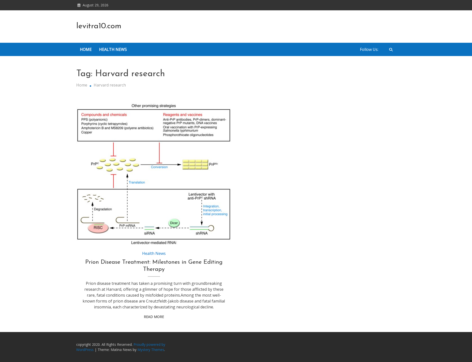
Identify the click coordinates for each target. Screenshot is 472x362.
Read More (154, 316)
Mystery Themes (150, 349)
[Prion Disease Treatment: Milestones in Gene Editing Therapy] (153, 174)
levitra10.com (98, 26)
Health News (113, 49)
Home (86, 49)
